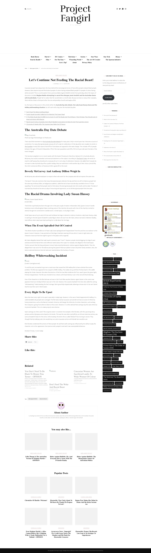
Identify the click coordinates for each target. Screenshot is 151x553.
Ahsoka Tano (117, 259)
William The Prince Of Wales (112, 387)
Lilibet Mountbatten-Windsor (109, 325)
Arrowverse (61, 497)
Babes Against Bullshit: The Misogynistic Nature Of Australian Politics (86, 458)
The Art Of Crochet (93, 60)
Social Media (106, 362)
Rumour (115, 359)
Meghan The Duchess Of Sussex (112, 333)
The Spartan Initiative (113, 60)
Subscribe (108, 97)
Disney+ (121, 306)
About (74, 62)
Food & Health (35, 60)
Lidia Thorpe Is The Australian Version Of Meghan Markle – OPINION (36, 458)
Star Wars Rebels (107, 370)
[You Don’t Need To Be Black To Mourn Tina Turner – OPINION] (37, 379)
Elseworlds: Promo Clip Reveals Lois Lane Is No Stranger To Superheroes (86, 533)
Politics (120, 342)
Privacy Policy (87, 62)
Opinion (107, 338)
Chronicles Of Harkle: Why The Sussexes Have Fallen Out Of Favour (45, 124)
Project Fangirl (75, 13)
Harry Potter (107, 310)
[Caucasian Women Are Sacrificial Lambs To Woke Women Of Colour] (86, 377)
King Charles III (107, 321)
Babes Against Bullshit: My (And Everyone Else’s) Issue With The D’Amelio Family (61, 458)
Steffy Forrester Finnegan (110, 373)
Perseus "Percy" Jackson (109, 342)
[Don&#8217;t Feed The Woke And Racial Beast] (60, 376)
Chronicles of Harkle (36, 497)
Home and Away (109, 314)
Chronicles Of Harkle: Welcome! (36, 500)
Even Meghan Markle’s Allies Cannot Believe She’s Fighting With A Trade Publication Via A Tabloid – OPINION (36, 534)
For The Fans (59, 60)
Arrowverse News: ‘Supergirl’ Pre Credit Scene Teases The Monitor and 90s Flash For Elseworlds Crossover (61, 534)
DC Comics (59, 57)
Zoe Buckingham (107, 390)
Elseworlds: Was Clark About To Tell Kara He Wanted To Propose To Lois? (61, 502)
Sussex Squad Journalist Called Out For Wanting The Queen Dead (45, 114)
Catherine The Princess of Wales (113, 288)
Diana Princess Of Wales (109, 306)
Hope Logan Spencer (108, 317)
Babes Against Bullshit (61, 75)
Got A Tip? (63, 62)
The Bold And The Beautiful (113, 378)
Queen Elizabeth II (108, 355)
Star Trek (106, 57)
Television (71, 57)
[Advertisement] (75, 40)
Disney (118, 57)
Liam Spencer (117, 321)
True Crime (118, 383)
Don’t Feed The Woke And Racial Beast (37, 112)
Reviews (117, 355)
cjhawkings (56, 84)
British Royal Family (112, 282)
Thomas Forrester (108, 383)
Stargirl (107, 366)
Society (83, 57)
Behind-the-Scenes (111, 273)
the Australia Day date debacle (52, 141)
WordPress (100, 551)
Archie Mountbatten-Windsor (110, 266)
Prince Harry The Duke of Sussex (114, 347)
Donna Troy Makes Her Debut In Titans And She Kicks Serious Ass (86, 502)
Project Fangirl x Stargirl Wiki (112, 351)
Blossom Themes (89, 551)
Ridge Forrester (106, 359)
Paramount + (117, 338)
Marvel (47, 57)
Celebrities (109, 293)
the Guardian (28, 146)
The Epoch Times (82, 158)
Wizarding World (75, 60)
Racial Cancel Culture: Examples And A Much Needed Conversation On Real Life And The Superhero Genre (57, 122)
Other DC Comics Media (86, 497)
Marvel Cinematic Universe (111, 328)
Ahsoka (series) (107, 259)
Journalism (118, 317)
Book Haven (35, 57)
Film (47, 60)
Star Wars (94, 57)
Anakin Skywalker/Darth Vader (111, 263)
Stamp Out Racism (43, 399)
